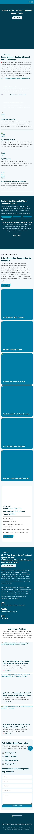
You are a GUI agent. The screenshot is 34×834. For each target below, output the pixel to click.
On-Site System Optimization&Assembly (13, 181)
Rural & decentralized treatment (13, 317)
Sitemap (26, 829)
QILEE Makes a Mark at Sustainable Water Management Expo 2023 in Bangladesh (16, 726)
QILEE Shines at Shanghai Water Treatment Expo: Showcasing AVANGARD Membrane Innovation (16, 662)
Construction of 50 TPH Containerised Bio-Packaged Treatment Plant (14, 510)
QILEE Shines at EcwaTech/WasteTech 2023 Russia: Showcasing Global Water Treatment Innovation (17, 694)
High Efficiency (6, 159)
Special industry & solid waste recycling (16, 414)
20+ (3, 602)
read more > (17, 236)
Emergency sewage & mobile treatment (16, 478)
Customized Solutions (8, 140)
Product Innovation (9, 86)
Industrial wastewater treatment (14, 382)
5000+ (4, 609)
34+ (3, 616)
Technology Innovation (8, 119)
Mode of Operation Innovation (13, 103)
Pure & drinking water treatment (14, 446)
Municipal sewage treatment (12, 349)
